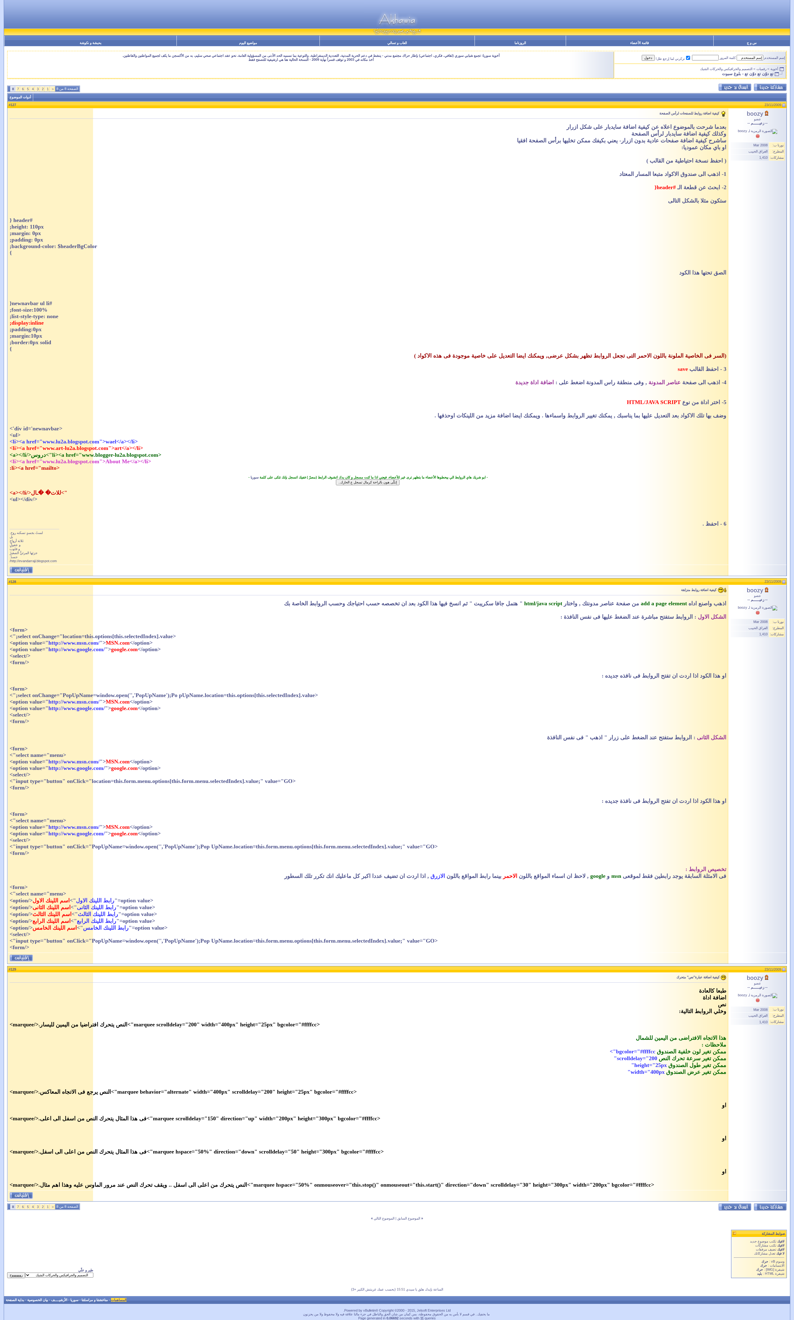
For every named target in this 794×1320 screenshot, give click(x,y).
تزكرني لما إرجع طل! (670, 58)
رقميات (761, 69)
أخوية (774, 69)
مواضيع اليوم (248, 43)
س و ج (751, 43)
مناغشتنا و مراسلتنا (95, 1300)
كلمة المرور (728, 58)
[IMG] (770, 1269)
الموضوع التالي (384, 1218)
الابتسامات (777, 1265)
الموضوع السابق (408, 1218)
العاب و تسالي (397, 43)
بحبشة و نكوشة (90, 43)
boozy (755, 113)
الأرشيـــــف (59, 1300)
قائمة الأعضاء (639, 43)
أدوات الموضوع (20, 97)
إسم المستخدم (774, 58)
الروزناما (520, 43)
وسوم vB (777, 1261)
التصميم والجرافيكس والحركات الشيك (726, 69)
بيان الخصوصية (37, 1300)
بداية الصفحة (15, 1300)
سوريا (255, 477)
